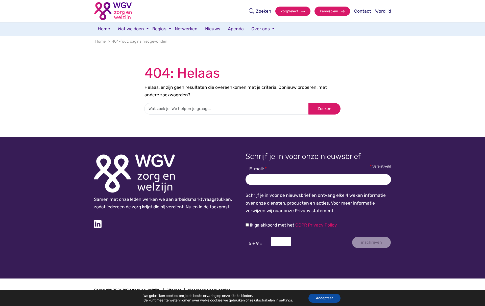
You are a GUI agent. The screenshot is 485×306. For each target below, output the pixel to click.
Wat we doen (131, 28)
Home (104, 28)
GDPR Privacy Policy (316, 225)
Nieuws (212, 28)
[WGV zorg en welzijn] (113, 11)
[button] (260, 11)
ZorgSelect (290, 11)
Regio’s (159, 28)
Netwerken (186, 28)
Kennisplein (329, 11)
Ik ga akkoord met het (293, 225)
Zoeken (324, 108)
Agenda (236, 28)
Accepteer (324, 298)
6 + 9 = (255, 243)
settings (285, 300)
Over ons (260, 28)
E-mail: (258, 168)
